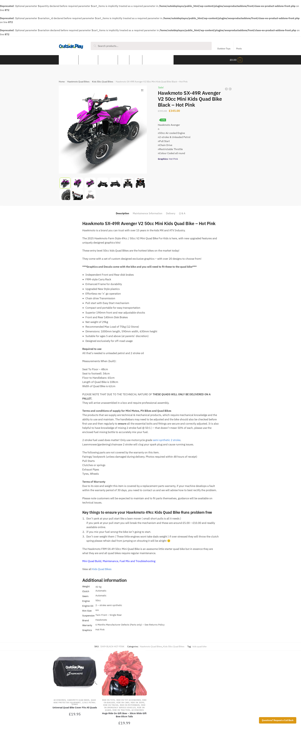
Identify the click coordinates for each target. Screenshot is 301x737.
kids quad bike (200, 646)
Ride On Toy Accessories (128, 700)
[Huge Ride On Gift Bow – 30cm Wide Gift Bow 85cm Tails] (124, 673)
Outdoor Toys (223, 48)
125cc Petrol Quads (84, 703)
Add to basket (75, 731)
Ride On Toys (108, 700)
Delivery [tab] (170, 213)
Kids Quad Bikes (101, 569)
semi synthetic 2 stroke (166, 440)
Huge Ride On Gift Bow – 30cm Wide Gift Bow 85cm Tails (124, 715)
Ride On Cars (122, 702)
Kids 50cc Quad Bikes (102, 81)
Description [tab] (122, 213)
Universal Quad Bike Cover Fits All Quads (75, 707)
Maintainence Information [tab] (147, 213)
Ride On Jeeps (137, 702)
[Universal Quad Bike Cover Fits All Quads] (74, 673)
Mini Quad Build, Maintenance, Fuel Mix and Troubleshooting (119, 561)
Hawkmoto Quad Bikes (78, 81)
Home (62, 81)
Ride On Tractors (121, 710)
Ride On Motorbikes (130, 705)
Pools (239, 48)
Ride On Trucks (110, 705)
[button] (142, 90)
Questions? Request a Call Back (277, 720)
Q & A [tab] (182, 213)
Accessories (60, 700)
